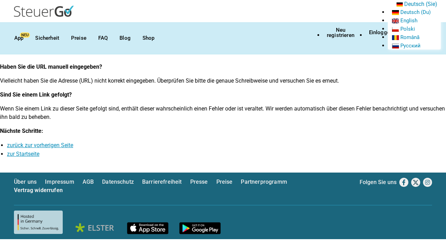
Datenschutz (118, 181)
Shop (149, 38)
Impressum (59, 181)
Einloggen (381, 32)
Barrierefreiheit (162, 181)
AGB (88, 181)
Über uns (25, 181)
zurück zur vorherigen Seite (40, 145)
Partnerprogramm (264, 181)
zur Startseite (23, 154)
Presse (199, 181)
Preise (78, 38)
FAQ (103, 38)
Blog (125, 38)
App (18, 38)
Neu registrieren (340, 32)
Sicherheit (47, 38)
